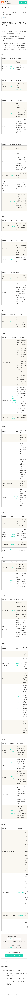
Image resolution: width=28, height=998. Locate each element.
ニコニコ (12, 628)
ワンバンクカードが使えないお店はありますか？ (13, 978)
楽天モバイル (18, 699)
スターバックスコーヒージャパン (13, 763)
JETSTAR (12, 567)
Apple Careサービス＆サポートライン (14, 400)
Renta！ (17, 727)
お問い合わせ (10, 947)
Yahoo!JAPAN (21, 892)
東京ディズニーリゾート (12, 185)
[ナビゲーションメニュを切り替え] (25, 7)
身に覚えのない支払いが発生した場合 (10, 970)
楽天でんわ (17, 708)
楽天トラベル (18, 705)
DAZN (15, 438)
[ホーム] (5, 8)
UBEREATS (13, 813)
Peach (11, 249)
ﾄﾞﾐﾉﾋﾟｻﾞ (12, 202)
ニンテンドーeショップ (12, 226)
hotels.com (12, 544)
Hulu (11, 259)
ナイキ (11, 86)
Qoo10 (16, 678)
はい (11, 938)
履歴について (9, 14)
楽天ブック (17, 702)
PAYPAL (17, 654)
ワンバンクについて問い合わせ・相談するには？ (13, 981)
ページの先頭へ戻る (5, 961)
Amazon (14, 362)
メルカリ (12, 292)
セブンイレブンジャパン (13, 751)
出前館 (11, 175)
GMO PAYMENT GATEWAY (12, 534)
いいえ (18, 938)
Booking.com (13, 549)
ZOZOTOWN (21, 925)
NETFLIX (12, 610)
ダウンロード (23, 2)
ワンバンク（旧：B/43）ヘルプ (8, 12)
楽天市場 (17, 696)
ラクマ (11, 321)
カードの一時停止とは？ (7, 984)
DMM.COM (16, 461)
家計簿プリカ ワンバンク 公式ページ (15, 955)
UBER (11, 810)
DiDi (11, 161)
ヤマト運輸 (20, 915)
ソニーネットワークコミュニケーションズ (12, 109)
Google (12, 523)
